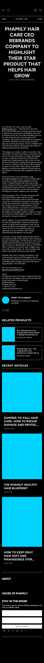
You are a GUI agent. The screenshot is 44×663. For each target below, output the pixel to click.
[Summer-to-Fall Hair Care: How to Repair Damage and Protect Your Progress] (22, 392)
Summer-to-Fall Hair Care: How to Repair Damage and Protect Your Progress (21, 421)
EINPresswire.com (9, 129)
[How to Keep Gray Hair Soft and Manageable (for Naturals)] (22, 522)
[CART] (40, 10)
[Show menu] (3, 10)
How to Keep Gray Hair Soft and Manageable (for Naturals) (18, 556)
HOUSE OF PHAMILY (15, 593)
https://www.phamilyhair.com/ (13, 270)
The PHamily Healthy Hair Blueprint (20, 486)
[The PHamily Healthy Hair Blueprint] (22, 456)
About (6, 578)
